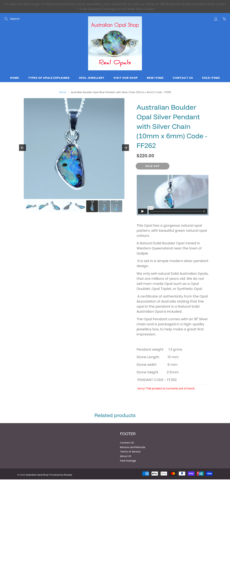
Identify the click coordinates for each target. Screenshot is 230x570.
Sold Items (211, 78)
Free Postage (128, 460)
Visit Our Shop (125, 78)
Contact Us (183, 78)
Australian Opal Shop (37, 474)
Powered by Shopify (61, 474)
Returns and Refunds (132, 447)
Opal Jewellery (91, 78)
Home (14, 78)
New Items (155, 78)
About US (125, 456)
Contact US (127, 442)
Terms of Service (130, 451)
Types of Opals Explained (49, 78)
